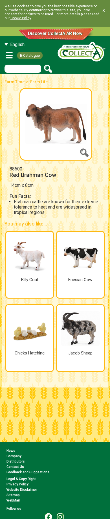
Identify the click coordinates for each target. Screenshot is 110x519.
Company (13, 456)
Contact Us (15, 467)
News (10, 451)
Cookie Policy (20, 18)
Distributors (15, 461)
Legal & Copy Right (21, 479)
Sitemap (13, 495)
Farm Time (15, 82)
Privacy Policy (17, 484)
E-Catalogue (30, 55)
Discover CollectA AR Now (55, 33)
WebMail (13, 500)
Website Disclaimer (21, 490)
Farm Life (39, 82)
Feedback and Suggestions (27, 472)
